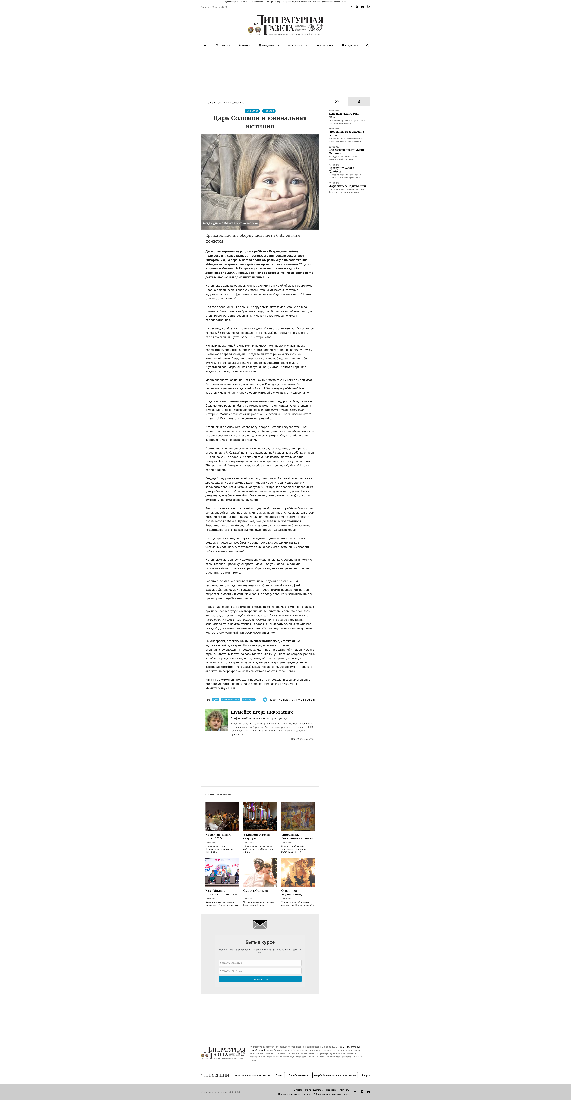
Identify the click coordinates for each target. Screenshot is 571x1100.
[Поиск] (367, 45)
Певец (247, 1075)
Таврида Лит (362, 1075)
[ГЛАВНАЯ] (205, 45)
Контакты (344, 1090)
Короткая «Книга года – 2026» (345, 115)
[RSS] (368, 7)
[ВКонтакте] (350, 7)
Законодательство (230, 699)
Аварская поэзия (340, 1075)
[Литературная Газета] (285, 25)
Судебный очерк (266, 1075)
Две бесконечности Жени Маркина (346, 151)
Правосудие (249, 699)
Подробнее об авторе (303, 739)
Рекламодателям (314, 1090)
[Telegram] (356, 7)
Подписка (331, 1090)
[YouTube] (362, 7)
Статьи (221, 102)
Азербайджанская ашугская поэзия (303, 1075)
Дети (215, 699)
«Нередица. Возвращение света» (346, 133)
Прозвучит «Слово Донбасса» (341, 169)
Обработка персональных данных (331, 1094)
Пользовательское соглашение (294, 1094)
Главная (210, 102)
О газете (298, 1090)
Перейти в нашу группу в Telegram (292, 699)
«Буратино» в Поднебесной (347, 186)
